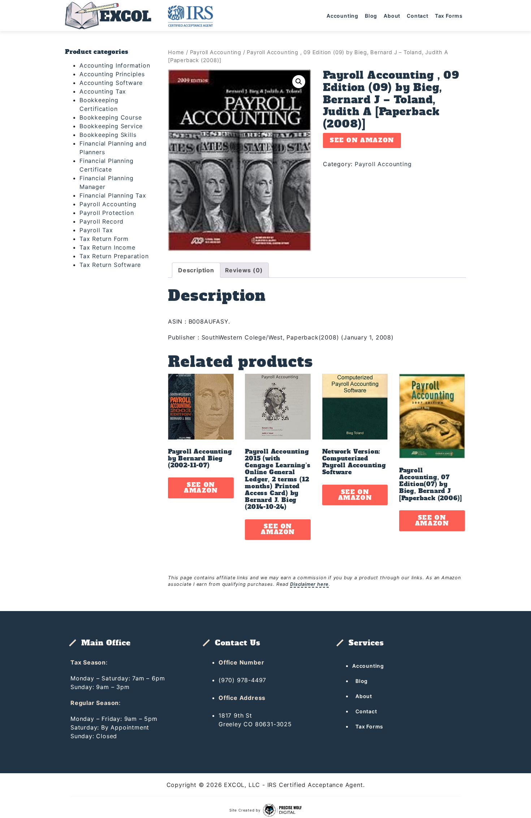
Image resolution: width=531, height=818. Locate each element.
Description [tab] (196, 270)
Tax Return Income (107, 247)
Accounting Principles (112, 74)
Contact (417, 16)
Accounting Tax (102, 91)
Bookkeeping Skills (107, 134)
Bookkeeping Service (111, 126)
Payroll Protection (106, 212)
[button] (298, 81)
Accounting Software (111, 82)
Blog (371, 16)
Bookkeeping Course (110, 117)
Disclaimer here (309, 584)
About (392, 16)
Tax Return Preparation (114, 256)
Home (176, 52)
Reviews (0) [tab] (244, 270)
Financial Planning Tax (112, 195)
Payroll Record (101, 221)
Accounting (342, 16)
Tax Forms (449, 16)
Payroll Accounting (107, 204)
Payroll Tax (96, 230)
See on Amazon (362, 140)
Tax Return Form (104, 238)
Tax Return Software (110, 264)
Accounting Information (114, 65)
